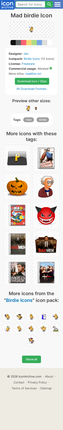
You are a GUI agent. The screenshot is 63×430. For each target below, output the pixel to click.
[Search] (49, 4)
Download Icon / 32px (32, 81)
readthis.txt (33, 73)
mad (28, 119)
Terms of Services (24, 388)
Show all (31, 359)
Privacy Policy (37, 382)
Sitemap (46, 388)
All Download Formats (31, 89)
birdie (42, 119)
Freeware (28, 64)
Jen (26, 53)
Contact (18, 382)
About (49, 376)
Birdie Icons (32, 58)
